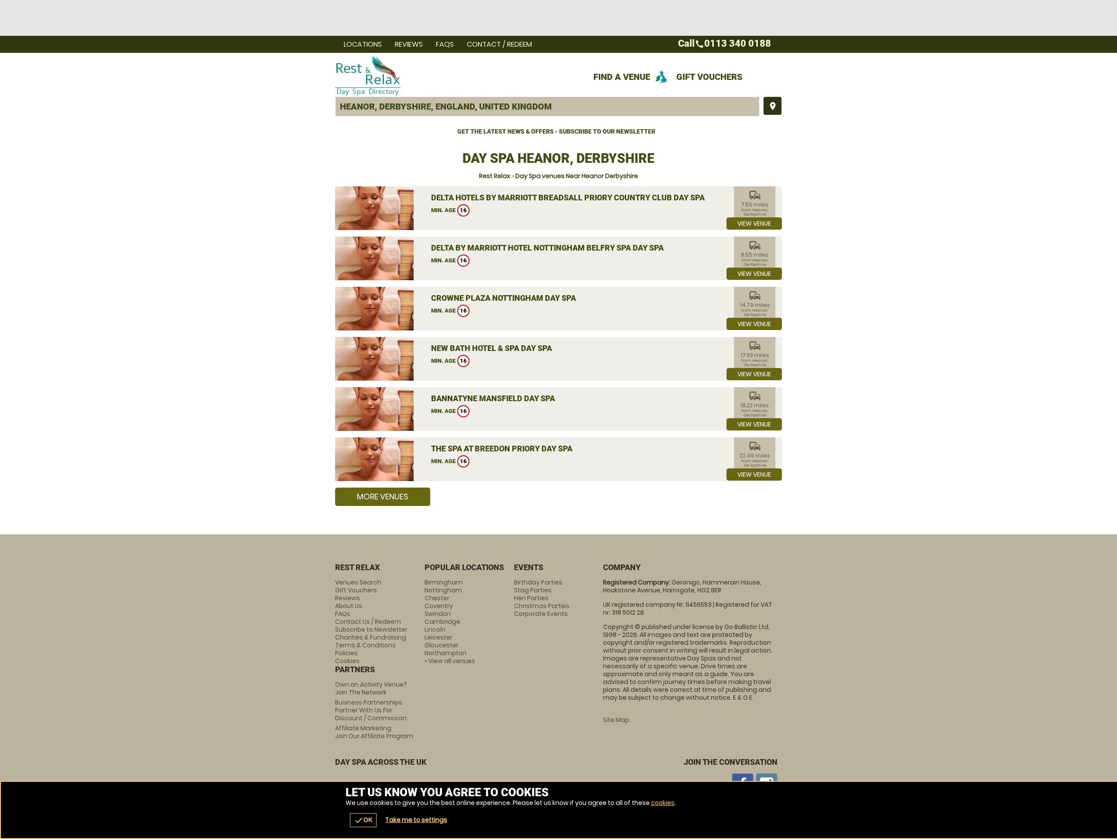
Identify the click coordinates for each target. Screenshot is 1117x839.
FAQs (445, 44)
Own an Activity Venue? (371, 688)
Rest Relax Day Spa (480, 74)
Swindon (438, 613)
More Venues (382, 496)
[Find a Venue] (547, 106)
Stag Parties (533, 590)
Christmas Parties (541, 606)
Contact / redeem (499, 44)
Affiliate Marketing (374, 732)
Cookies (347, 661)
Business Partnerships (371, 710)
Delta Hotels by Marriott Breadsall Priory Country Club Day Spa (568, 197)
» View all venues (450, 661)
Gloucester (442, 645)
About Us (348, 606)
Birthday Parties (538, 582)
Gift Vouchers (709, 77)
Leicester (438, 637)
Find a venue (621, 77)
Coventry (439, 606)
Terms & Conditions (365, 645)
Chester (437, 598)
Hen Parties (531, 598)
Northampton (445, 653)
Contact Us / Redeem (368, 621)
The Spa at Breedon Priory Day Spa (501, 448)
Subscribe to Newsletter (371, 629)
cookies (663, 802)
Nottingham (443, 590)
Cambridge (442, 621)
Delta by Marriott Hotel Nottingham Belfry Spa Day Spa (547, 247)
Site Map (616, 719)
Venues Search (358, 582)
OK (363, 820)
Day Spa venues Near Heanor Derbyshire (576, 176)
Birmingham (444, 582)
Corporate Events (541, 613)
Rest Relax (494, 176)
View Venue (754, 223)
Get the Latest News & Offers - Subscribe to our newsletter (556, 131)
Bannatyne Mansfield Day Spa (493, 398)
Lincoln (435, 629)
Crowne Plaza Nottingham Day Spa (503, 298)
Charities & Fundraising (370, 637)
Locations (363, 44)
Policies (346, 653)
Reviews (409, 44)
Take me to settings (416, 819)
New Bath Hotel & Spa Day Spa (491, 348)
